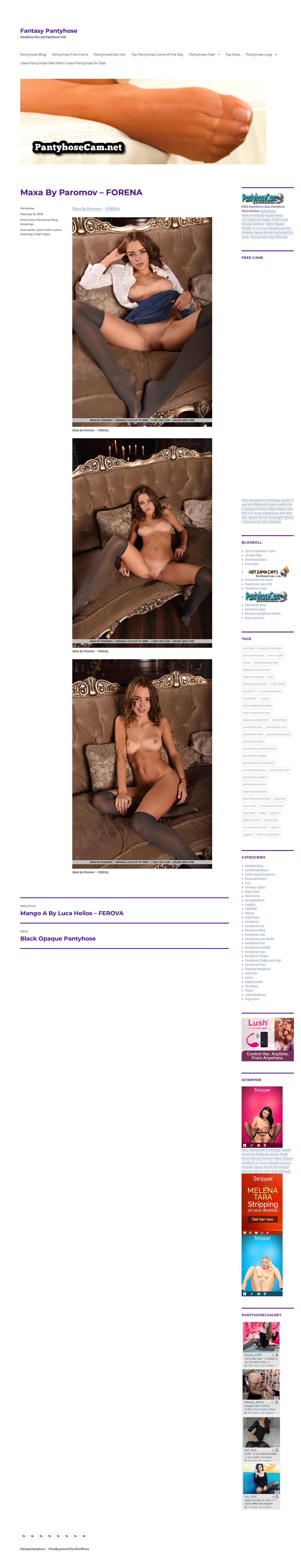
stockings (26, 234)
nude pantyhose (270, 691)
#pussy (258, 232)
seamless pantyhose (256, 798)
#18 (244, 219)
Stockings (26, 224)
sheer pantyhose (272, 805)
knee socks (27, 229)
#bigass (279, 224)
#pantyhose (268, 211)
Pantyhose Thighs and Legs (263, 960)
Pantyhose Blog (33, 54)
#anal (279, 215)
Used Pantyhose (255, 995)
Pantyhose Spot (255, 609)
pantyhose (279, 719)
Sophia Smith (254, 982)
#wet (264, 237)
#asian (266, 219)
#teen (284, 219)
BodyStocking (254, 866)
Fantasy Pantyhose (48, 30)
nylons (57, 229)
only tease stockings (256, 712)
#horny (255, 237)
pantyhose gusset (279, 734)
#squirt (270, 215)
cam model (275, 655)
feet (271, 676)
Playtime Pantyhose (258, 969)
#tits (271, 237)
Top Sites (232, 54)
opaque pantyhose (255, 719)
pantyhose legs (253, 741)
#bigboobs (254, 219)
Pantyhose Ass (254, 926)
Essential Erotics (256, 559)
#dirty (269, 224)
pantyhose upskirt (255, 777)
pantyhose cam (276, 727)
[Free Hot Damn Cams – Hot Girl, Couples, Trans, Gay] (269, 571)
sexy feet (280, 798)
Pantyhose (27, 208)
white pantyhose (268, 834)
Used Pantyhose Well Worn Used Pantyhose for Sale (63, 63)
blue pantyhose (253, 655)
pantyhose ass (252, 727)
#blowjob (281, 237)
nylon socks (43, 229)
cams (246, 662)
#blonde (247, 1171)
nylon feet (249, 698)
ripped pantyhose (255, 791)
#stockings (256, 215)
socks (262, 812)
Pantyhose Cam (255, 934)
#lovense (258, 224)
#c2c (255, 228)
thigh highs (42, 234)
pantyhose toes (279, 770)
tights (275, 827)
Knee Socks (27, 219)
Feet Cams (251, 564)
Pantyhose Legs (259, 54)
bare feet (249, 648)
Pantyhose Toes (255, 965)
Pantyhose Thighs (257, 956)
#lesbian (247, 232)
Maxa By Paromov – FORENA (96, 209)
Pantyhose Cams (256, 588)
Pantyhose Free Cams (70, 54)
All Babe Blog (253, 555)
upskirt (247, 834)
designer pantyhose (256, 669)
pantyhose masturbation (259, 748)
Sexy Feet (251, 973)
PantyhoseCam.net (110, 54)
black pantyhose (270, 648)
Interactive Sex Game (259, 580)
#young (247, 224)
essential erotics (253, 676)
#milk (276, 219)
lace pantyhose (255, 900)
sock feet (249, 812)
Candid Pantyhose (256, 870)
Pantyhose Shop (255, 605)
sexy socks (250, 805)
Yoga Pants (252, 999)
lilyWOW (249, 691)
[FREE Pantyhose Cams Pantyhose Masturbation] (268, 198)
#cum (263, 228)
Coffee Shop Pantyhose (260, 874)
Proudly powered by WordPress (69, 1549)
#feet (245, 215)
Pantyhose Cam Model (259, 939)
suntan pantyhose (255, 827)
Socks (249, 977)
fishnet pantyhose (255, 684)
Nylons (249, 913)
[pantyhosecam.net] (268, 1415)
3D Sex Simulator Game (260, 551)
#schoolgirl (281, 232)
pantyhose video (254, 784)
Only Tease (252, 917)
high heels (278, 684)
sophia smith (251, 820)
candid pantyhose (266, 662)
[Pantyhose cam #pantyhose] (266, 596)
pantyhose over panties (258, 762)
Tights (249, 990)
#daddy (246, 228)
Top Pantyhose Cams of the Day (157, 54)
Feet (248, 883)
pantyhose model (255, 755)
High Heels (252, 891)
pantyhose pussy (254, 770)
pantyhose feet (253, 734)
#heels (268, 232)
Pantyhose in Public (258, 947)
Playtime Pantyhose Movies (263, 613)
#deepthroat (276, 228)
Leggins (250, 904)
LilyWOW (251, 909)
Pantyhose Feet (202, 54)
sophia (274, 812)
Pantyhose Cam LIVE (258, 584)
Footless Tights (255, 887)
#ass (288, 228)
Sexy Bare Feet (254, 618)
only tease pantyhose (257, 705)
